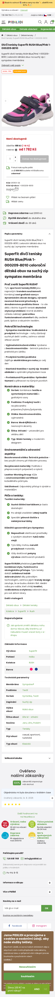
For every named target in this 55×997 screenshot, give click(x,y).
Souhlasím (27, 976)
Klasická (26, 743)
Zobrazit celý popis (11, 65)
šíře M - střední (30, 717)
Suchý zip (27, 702)
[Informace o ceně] (16, 150)
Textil (25, 690)
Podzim (37, 722)
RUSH (31, 662)
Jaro (24, 722)
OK (46, 908)
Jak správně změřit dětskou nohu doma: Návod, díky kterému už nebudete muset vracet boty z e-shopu (28, 630)
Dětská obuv (9, 29)
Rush (32, 611)
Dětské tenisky (27, 35)
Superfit (22, 611)
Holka (31, 656)
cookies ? (8, 959)
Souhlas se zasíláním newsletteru (18, 915)
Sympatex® (28, 684)
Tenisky (26, 728)
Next (49, 101)
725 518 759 (6, 15)
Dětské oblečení (28, 29)
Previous (6, 101)
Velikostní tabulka (13, 758)
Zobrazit (24, 10)
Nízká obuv (27, 709)
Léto (30, 722)
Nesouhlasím (27, 967)
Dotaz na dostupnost (34, 159)
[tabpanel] (27, 101)
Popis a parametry (13, 234)
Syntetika (27, 696)
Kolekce (10, 611)
